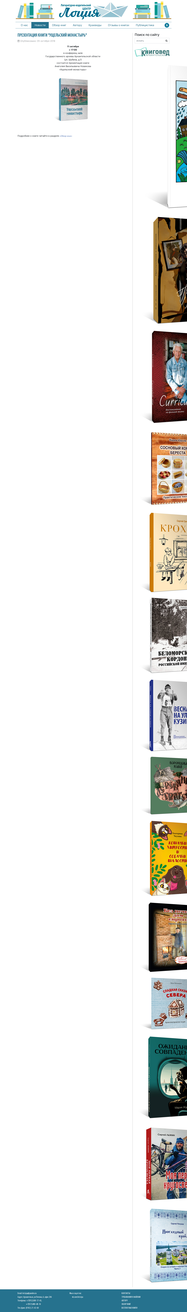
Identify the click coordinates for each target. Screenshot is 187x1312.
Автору (77, 25)
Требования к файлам (131, 1297)
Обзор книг (59, 25)
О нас (24, 25)
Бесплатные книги (129, 1308)
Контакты (126, 1293)
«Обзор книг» (66, 136)
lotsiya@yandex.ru (29, 1293)
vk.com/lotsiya (77, 1297)
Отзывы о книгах (118, 25)
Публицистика (145, 25)
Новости (40, 25)
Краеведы (95, 25)
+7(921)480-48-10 (33, 1304)
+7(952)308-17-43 (33, 1301)
